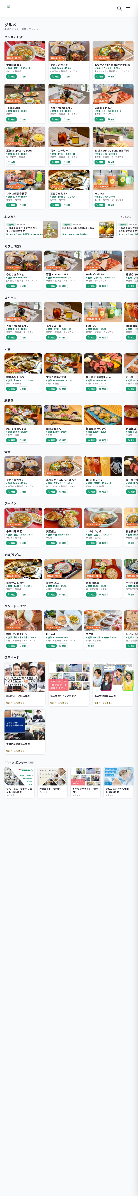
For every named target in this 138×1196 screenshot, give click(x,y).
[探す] (119, 9)
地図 (24, 76)
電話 (13, 76)
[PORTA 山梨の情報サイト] (18, 8)
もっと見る (125, 216)
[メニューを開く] (128, 9)
